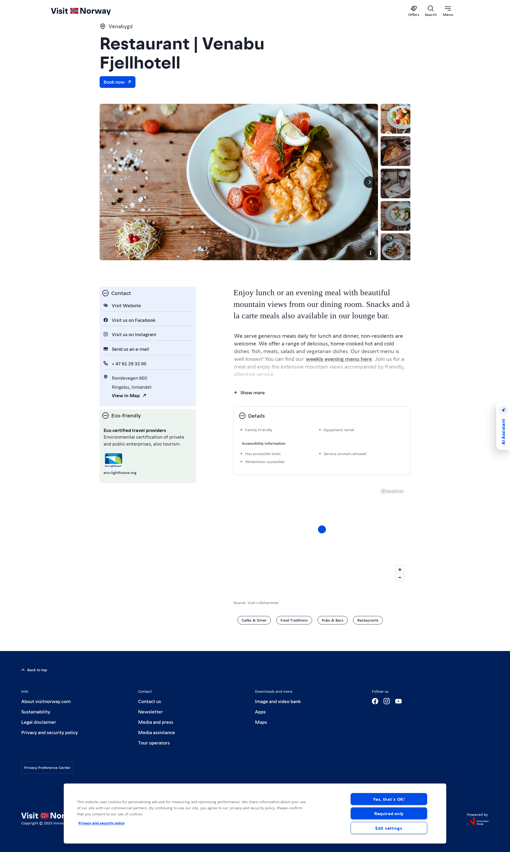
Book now (114, 82)
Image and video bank (278, 701)
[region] (321, 535)
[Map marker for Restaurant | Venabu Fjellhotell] (322, 529)
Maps (261, 722)
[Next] (369, 182)
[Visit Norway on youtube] (398, 701)
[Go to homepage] (89, 11)
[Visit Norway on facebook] (375, 701)
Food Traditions (294, 620)
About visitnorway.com (46, 701)
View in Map (126, 395)
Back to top (37, 669)
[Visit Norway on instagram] (387, 701)
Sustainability (35, 711)
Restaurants (368, 620)
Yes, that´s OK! (389, 799)
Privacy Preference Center (47, 767)
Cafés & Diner (254, 620)
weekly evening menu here (339, 358)
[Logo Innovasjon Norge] (478, 821)
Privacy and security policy (49, 732)
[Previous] (108, 182)
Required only (388, 813)
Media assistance (156, 732)
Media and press (155, 722)
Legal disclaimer (38, 722)
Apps (260, 711)
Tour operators (154, 742)
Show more (252, 392)
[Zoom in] (400, 569)
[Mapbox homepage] (392, 491)
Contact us (149, 701)
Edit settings (388, 828)
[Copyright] (370, 253)
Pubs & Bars (332, 620)
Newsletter (150, 711)
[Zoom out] (400, 577)
